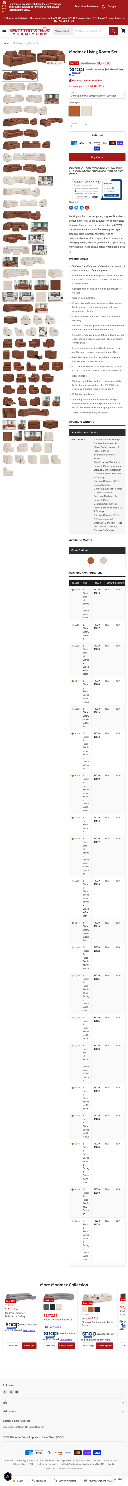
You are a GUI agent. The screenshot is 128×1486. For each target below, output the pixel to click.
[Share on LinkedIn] (82, 208)
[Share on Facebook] (71, 208)
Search (97, 1460)
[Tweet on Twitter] (76, 208)
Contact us (34, 1460)
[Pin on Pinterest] (87, 208)
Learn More (29, 1330)
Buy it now (97, 157)
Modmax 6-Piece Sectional (58, 1319)
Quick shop (13, 1345)
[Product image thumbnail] (23, 87)
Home (5, 43)
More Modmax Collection (64, 1285)
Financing (21, 1460)
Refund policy (19, 1464)
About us (9, 1460)
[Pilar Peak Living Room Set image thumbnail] (19, 76)
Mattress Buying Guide (47, 1464)
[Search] (113, 31)
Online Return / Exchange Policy (57, 1460)
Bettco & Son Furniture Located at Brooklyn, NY (82, 1464)
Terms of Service (82, 1460)
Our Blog (112, 1464)
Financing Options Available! (87, 80)
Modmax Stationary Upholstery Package (15, 1314)
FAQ (31, 1464)
